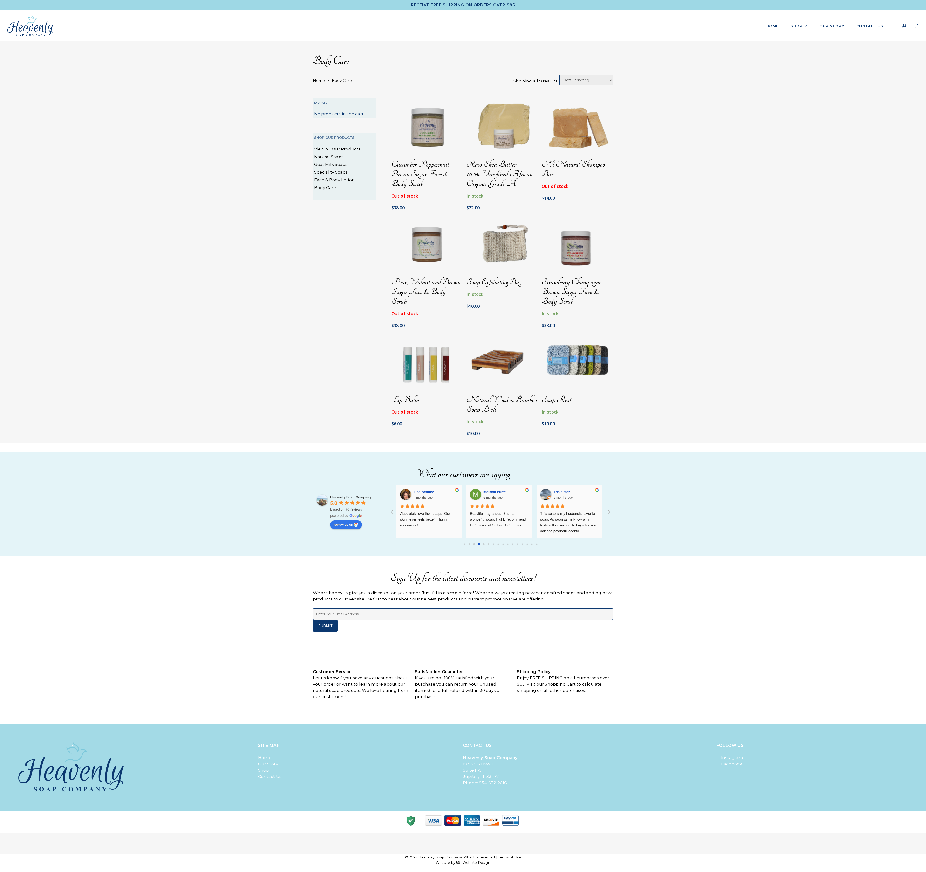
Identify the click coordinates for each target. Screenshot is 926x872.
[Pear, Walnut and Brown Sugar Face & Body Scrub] (426, 243)
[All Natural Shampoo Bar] (577, 125)
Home (319, 80)
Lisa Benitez (424, 491)
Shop (263, 770)
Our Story (268, 764)
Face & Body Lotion (334, 179)
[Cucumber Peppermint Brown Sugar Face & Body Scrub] (426, 125)
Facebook (731, 764)
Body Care (325, 187)
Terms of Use (509, 857)
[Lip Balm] (426, 361)
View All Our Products (337, 149)
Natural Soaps (329, 156)
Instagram (732, 757)
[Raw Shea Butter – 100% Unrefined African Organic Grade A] (501, 125)
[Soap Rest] (577, 361)
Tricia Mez (562, 491)
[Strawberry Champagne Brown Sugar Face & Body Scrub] (577, 243)
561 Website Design (473, 862)
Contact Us (270, 776)
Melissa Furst (495, 491)
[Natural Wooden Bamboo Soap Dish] (501, 361)
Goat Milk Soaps (331, 164)
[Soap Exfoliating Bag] (501, 243)
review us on (343, 524)
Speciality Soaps (331, 172)
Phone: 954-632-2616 (485, 782)
